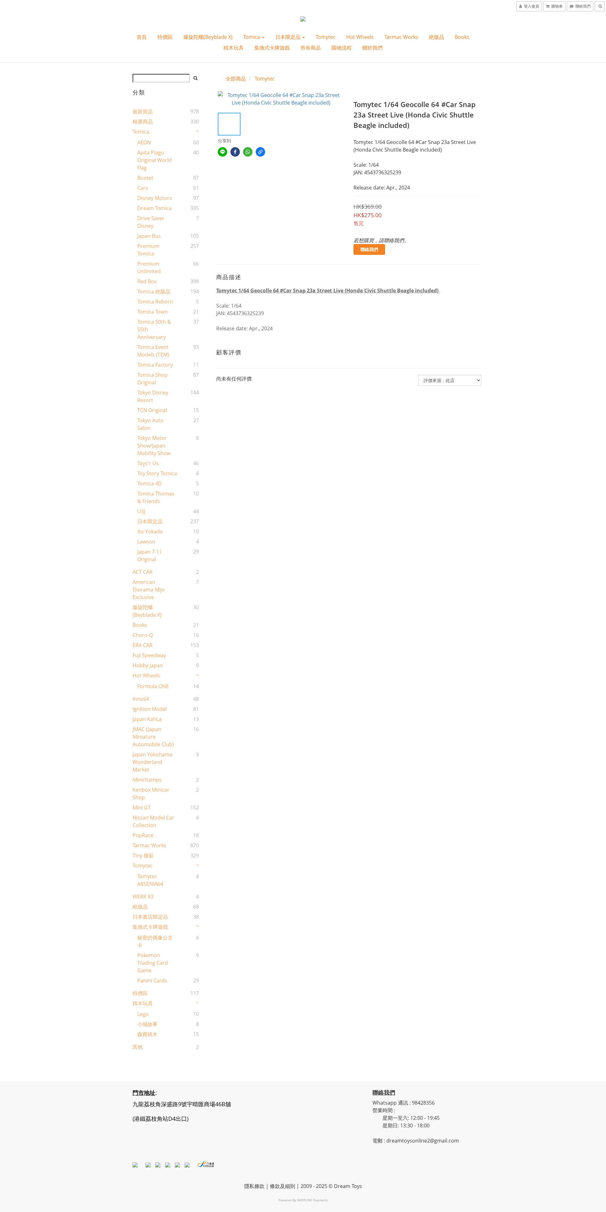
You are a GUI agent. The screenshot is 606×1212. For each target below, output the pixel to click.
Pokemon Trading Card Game (152, 963)
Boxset (145, 177)
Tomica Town (152, 311)
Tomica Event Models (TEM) (153, 351)
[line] (222, 152)
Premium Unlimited (149, 267)
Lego (143, 1014)
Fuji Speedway (149, 655)
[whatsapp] (247, 152)
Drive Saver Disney (150, 222)
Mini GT (142, 807)
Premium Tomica (148, 250)
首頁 (142, 36)
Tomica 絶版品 (153, 291)
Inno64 (141, 698)
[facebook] (235, 152)
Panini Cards (152, 980)
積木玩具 (233, 47)
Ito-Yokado (150, 531)
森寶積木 (147, 1034)
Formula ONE (153, 686)
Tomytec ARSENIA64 (150, 880)
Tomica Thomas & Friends (156, 497)
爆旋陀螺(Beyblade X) (208, 36)
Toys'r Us (148, 463)
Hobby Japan (148, 665)
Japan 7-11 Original (149, 555)
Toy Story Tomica (157, 473)
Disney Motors (154, 198)
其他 (138, 1046)
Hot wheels (360, 36)
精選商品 (143, 121)
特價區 (165, 36)
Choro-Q (143, 635)
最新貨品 (143, 111)
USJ (141, 511)
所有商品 (310, 47)
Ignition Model (150, 708)
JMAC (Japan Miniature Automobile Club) (153, 737)
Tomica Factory (155, 364)
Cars (142, 187)
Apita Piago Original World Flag (154, 160)
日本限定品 (288, 36)
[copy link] (260, 152)
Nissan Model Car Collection (153, 821)
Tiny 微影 (143, 855)
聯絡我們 (369, 249)
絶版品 (436, 36)
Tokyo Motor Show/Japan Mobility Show (153, 446)
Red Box (147, 281)
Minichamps (147, 779)
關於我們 (372, 47)
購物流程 (341, 47)
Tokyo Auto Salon (150, 424)
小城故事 (147, 1024)
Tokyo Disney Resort (152, 396)
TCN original (152, 410)
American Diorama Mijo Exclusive (149, 590)
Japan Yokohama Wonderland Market (152, 762)
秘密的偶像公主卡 (155, 941)
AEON (144, 142)
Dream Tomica (154, 208)
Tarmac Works (401, 36)
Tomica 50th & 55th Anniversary (154, 329)
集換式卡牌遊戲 (272, 47)
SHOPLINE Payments (312, 1200)
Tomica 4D (149, 483)
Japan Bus (149, 235)
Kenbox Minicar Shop (151, 793)
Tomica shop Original (152, 378)
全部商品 (236, 78)
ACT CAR (142, 571)
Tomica (252, 36)
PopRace (143, 835)
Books (462, 36)
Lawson (146, 541)
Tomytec (326, 36)
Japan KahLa (147, 719)
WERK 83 (143, 896)
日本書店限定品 (150, 916)
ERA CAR (142, 645)
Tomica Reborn (155, 301)
